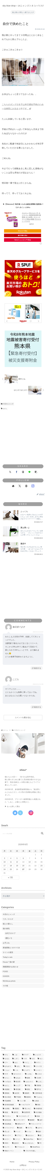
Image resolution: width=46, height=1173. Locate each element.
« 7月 (10, 877)
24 (5, 869)
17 (5, 866)
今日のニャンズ (8, 404)
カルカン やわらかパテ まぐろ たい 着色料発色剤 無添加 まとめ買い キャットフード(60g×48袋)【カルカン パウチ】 (31, 217)
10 (5, 862)
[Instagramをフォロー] (33, 486)
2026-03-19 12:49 (38, 684)
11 (11, 862)
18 (11, 866)
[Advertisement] (23, 435)
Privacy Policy (34, 1162)
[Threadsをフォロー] (26, 486)
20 (23, 866)
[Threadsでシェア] (23, 471)
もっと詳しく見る (13, 806)
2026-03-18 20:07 (38, 632)
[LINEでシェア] (29, 471)
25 (11, 869)
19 (17, 866)
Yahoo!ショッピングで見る (22, 240)
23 (41, 866)
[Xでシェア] (10, 471)
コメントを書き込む (23, 717)
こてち (16, 679)
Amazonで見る (22, 231)
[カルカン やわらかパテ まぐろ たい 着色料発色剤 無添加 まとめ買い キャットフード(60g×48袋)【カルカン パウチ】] (12, 220)
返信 (36, 668)
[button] (36, 471)
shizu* (23, 770)
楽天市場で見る (22, 235)
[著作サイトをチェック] (13, 486)
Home (12, 1162)
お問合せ (23, 1165)
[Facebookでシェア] (16, 471)
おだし (5, 408)
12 (17, 862)
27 (23, 869)
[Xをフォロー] (20, 486)
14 (30, 862)
